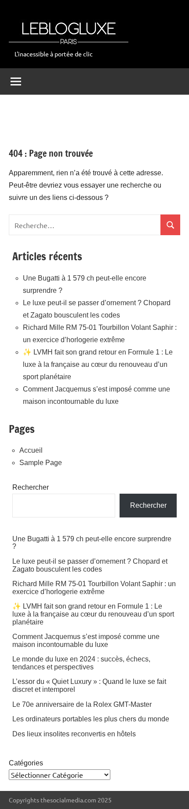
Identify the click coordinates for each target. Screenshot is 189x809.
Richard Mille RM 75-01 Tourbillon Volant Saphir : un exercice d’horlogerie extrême (94, 587)
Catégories (26, 763)
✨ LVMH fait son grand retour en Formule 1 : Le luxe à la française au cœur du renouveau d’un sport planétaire (98, 364)
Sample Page (40, 462)
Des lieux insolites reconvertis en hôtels (74, 734)
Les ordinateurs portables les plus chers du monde (90, 719)
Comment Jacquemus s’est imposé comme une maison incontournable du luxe (86, 640)
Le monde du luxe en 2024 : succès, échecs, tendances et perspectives (81, 663)
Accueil (31, 450)
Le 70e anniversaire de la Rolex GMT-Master (82, 704)
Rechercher (30, 487)
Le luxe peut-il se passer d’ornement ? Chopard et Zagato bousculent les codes (89, 565)
